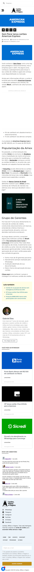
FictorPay (6, 169)
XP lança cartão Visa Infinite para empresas (15, 405)
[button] (3, 29)
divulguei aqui (19, 171)
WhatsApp (22, 537)
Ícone (23, 241)
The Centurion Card (13, 241)
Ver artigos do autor (9, 341)
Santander (13, 160)
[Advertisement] (17, 110)
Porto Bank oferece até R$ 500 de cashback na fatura (16, 373)
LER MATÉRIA (7, 377)
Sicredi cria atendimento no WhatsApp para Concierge (15, 437)
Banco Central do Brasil (17, 181)
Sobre (4, 537)
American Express (24, 80)
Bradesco (27, 154)
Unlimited (5, 243)
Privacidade (12, 540)
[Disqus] (17, 475)
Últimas (20, 540)
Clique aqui (6, 274)
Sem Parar (17, 63)
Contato (14, 537)
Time (9, 537)
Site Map (5, 540)
